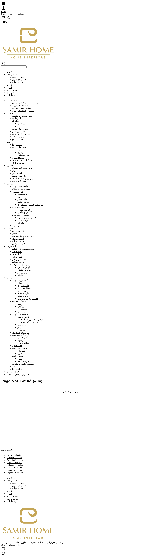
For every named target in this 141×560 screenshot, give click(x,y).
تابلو (19, 304)
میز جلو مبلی (18, 157)
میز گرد (21, 150)
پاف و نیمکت (18, 136)
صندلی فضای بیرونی (21, 108)
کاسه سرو (22, 199)
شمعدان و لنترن (19, 348)
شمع (20, 358)
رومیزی (21, 330)
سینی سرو (22, 194)
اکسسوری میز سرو (21, 215)
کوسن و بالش (24, 267)
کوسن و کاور (23, 317)
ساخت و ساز (12, 93)
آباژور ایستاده (18, 241)
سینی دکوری (23, 291)
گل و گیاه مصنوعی (20, 335)
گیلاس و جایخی (25, 212)
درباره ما (11, 72)
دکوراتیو (10, 277)
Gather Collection (14, 462)
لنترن (20, 353)
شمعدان (21, 351)
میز (8, 142)
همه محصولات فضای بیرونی (25, 103)
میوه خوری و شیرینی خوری (30, 204)
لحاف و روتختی (25, 270)
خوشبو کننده (23, 361)
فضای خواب (17, 82)
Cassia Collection (14, 467)
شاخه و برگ (23, 343)
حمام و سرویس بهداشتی (18, 374)
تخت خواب (17, 251)
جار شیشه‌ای (23, 293)
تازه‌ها (9, 85)
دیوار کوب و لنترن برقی (23, 236)
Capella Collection (15, 472)
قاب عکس (17, 345)
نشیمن (10, 113)
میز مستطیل (23, 155)
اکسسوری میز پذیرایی (28, 298)
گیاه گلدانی (23, 338)
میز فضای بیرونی (20, 105)
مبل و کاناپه (17, 118)
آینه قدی (21, 311)
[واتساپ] (3, 554)
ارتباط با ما (12, 95)
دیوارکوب (22, 306)
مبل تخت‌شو (17, 139)
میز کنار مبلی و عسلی (22, 160)
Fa (5, 11)
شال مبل (22, 324)
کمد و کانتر (17, 173)
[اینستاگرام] (3, 549)
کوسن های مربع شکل (33, 319)
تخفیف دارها (12, 90)
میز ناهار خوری (19, 147)
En (2, 11)
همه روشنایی (18, 230)
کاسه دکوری (23, 285)
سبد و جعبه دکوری (20, 332)
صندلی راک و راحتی (21, 134)
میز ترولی (16, 225)
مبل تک (15, 121)
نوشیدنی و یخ (18, 207)
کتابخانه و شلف (19, 176)
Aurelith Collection (15, 460)
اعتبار (9, 87)
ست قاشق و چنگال (21, 189)
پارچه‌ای (21, 123)
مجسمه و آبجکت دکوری (23, 364)
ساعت (15, 366)
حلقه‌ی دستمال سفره (27, 217)
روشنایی (10, 228)
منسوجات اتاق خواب (21, 264)
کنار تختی (16, 254)
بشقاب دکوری (24, 288)
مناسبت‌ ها (17, 369)
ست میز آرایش (19, 259)
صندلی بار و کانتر (20, 131)
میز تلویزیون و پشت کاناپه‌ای (25, 178)
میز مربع (22, 152)
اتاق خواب (11, 246)
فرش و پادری (13, 371)
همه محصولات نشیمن (22, 116)
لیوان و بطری (24, 210)
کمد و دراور (17, 257)
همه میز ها (17, 144)
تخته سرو (22, 197)
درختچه (21, 340)
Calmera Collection (15, 465)
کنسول (10, 165)
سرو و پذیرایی (13, 183)
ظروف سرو (17, 191)
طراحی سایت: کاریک (10, 545)
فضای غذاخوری (19, 79)
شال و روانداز (24, 272)
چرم (20, 126)
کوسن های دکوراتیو (32, 322)
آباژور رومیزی (18, 238)
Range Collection (14, 470)
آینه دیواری (22, 309)
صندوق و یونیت (19, 181)
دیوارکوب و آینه (19, 301)
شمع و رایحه (17, 356)
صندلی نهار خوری (20, 129)
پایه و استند (23, 296)
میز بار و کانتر (18, 163)
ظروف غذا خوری (20, 186)
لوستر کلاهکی (18, 244)
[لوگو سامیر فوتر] (28, 59)
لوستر (15, 233)
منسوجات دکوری (20, 314)
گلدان (20, 283)
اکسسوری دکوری (20, 280)
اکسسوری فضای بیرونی (23, 110)
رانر (19, 327)
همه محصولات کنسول (22, 168)
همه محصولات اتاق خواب (23, 249)
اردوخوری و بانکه (25, 202)
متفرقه (21, 223)
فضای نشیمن (18, 77)
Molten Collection (14, 457)
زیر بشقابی (23, 220)
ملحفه (20, 275)
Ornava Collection (15, 455)
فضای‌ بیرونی (13, 100)
